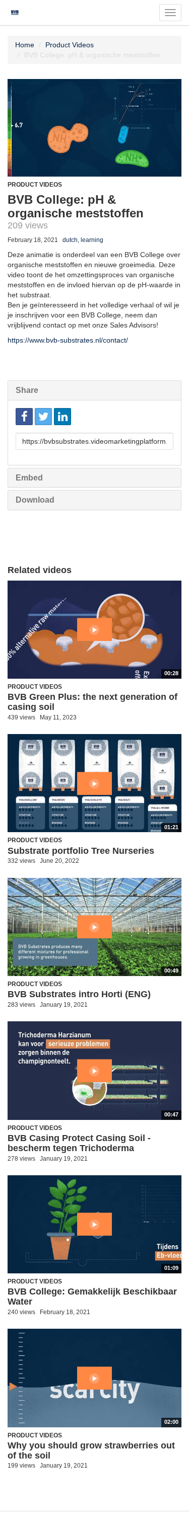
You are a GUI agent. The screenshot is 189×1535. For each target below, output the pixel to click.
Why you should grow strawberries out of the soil (91, 1450)
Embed (29, 477)
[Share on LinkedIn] (62, 416)
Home (24, 45)
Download (35, 500)
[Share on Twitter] (43, 416)
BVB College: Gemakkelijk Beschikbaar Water (92, 1296)
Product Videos (69, 45)
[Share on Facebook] (24, 416)
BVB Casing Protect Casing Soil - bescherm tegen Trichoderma (79, 1143)
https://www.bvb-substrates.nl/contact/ (68, 340)
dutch (70, 240)
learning (92, 240)
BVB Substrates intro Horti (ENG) (79, 994)
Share (27, 390)
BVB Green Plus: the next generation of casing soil (92, 702)
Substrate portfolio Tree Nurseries (81, 851)
